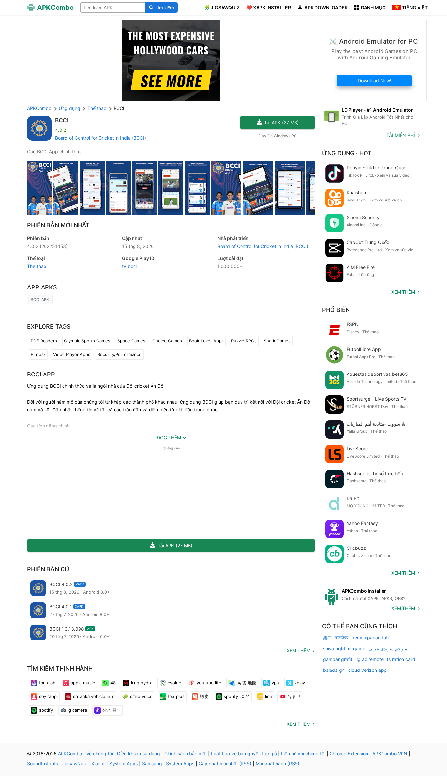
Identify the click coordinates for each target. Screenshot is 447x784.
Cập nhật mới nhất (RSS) (225, 763)
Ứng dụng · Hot (347, 153)
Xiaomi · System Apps (114, 763)
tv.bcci (129, 266)
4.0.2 (47, 246)
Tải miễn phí (400, 135)
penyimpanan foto (370, 637)
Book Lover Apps (206, 340)
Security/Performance (120, 354)
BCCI (62, 120)
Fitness (38, 354)
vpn (275, 682)
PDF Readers (44, 340)
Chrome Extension (349, 753)
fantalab (47, 682)
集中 (327, 637)
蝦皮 (204, 696)
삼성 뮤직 (111, 710)
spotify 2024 (237, 696)
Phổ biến (336, 309)
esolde (174, 682)
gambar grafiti (338, 659)
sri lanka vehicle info (94, 696)
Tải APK (281, 122)
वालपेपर (341, 637)
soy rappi (48, 696)
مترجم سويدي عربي (387, 648)
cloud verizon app (367, 670)
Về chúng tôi (99, 753)
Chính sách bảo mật (185, 753)
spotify (46, 710)
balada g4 (334, 670)
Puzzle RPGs (244, 340)
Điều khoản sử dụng (138, 753)
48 (113, 682)
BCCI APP (41, 374)
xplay (300, 682)
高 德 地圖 (246, 682)
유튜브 (294, 696)
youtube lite (209, 682)
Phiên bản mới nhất (58, 225)
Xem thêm (298, 650)
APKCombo (39, 108)
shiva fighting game (344, 648)
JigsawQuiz (74, 763)
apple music (83, 682)
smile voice (141, 696)
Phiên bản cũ (48, 569)
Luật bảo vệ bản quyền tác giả (244, 753)
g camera (77, 710)
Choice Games (167, 340)
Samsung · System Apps (168, 763)
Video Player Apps (71, 354)
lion (268, 696)
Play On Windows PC (277, 135)
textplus (176, 696)
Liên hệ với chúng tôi (303, 753)
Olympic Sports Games (87, 340)
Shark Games (277, 340)
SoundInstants (42, 763)
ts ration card (401, 659)
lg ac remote (370, 659)
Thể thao (36, 266)
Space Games (131, 340)
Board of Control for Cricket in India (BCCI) (100, 138)
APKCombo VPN (389, 753)
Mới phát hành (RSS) (277, 763)
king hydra (141, 682)
